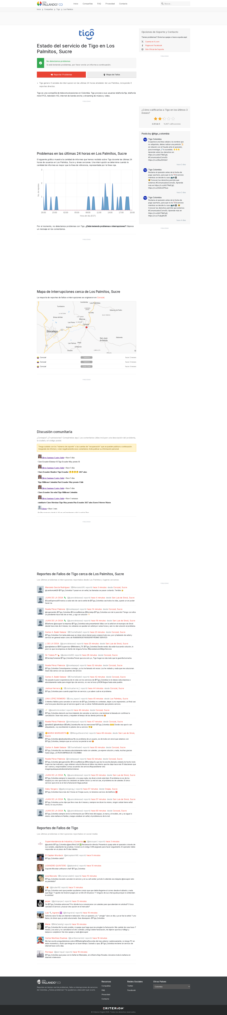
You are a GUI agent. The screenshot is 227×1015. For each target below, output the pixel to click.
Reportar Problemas (63, 74)
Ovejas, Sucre (111, 789)
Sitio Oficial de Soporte (154, 49)
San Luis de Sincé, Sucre (123, 597)
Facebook (131, 990)
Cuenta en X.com (152, 41)
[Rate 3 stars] (164, 119)
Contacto (123, 3)
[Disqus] (86, 483)
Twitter (130, 986)
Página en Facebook (153, 45)
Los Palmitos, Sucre (119, 698)
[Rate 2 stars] (160, 119)
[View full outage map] (86, 327)
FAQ (99, 3)
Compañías (88, 3)
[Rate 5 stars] (173, 119)
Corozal (100, 297)
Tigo (58, 9)
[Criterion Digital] (113, 1008)
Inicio (75, 3)
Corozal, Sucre (120, 587)
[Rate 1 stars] (156, 119)
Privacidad (110, 3)
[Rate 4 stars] (169, 119)
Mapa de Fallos (113, 74)
